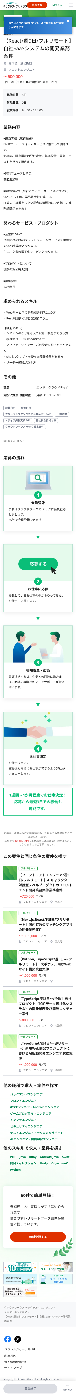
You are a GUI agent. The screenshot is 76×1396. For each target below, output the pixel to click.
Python (15, 1170)
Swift (65, 1157)
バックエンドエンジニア (26, 1094)
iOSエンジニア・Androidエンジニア (34, 1107)
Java (23, 1157)
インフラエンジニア (23, 1120)
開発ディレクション (23, 1163)
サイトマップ (13, 1368)
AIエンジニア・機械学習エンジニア (34, 1139)
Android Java (49, 1157)
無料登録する (38, 1237)
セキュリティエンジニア (26, 1126)
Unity (44, 1163)
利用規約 (10, 1356)
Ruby (33, 1157)
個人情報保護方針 (16, 1362)
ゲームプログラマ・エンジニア (30, 1114)
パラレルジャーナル (17, 1349)
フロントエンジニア (23, 1101)
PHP (13, 1157)
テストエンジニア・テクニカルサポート (36, 1133)
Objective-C (59, 1163)
